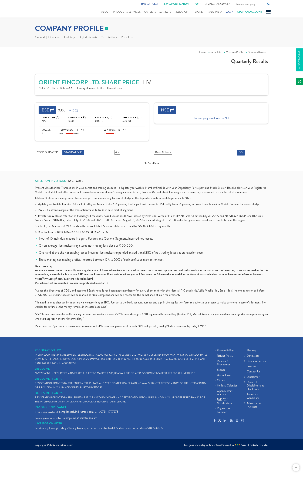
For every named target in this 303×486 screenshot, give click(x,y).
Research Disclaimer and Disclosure (255, 385)
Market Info (215, 52)
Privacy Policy (225, 351)
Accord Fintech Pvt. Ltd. (254, 445)
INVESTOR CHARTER (48, 423)
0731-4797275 (109, 411)
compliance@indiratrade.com (76, 411)
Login (229, 12)
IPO (196, 4)
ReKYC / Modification (224, 401)
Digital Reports (88, 37)
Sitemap (251, 351)
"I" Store (197, 12)
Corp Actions (109, 37)
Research (181, 12)
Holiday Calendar (227, 386)
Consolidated (47, 152)
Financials (54, 37)
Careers (150, 12)
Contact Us (253, 372)
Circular (222, 380)
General (40, 37)
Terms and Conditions (253, 396)
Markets (165, 12)
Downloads (253, 356)
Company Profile (234, 52)
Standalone (73, 152)
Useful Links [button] (224, 375)
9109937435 (155, 428)
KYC (70, 181)
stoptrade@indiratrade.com (119, 428)
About (105, 12)
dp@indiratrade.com (174, 326)
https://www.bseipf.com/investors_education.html (64, 278)
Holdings (69, 37)
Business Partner (256, 361)
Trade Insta (214, 12)
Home (202, 52)
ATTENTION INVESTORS (50, 181)
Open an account (249, 12)
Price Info (127, 37)
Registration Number (224, 410)
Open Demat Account (225, 392)
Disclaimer (253, 377)
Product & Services (127, 12)
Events (221, 370)
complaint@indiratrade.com (80, 418)
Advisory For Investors (254, 405)
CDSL (79, 181)
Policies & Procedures (223, 363)
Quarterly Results (257, 52)
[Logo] (43, 9)
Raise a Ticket (149, 4)
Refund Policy (225, 356)
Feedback (252, 366)
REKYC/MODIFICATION (176, 4)
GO (241, 152)
